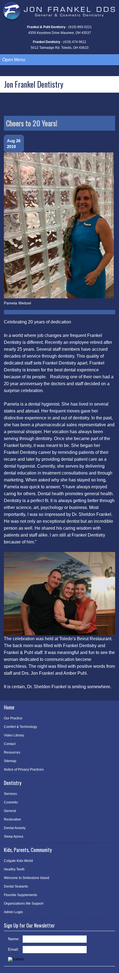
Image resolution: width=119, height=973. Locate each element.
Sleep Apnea (13, 836)
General (10, 811)
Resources (12, 752)
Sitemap (10, 761)
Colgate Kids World (18, 861)
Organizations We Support (23, 903)
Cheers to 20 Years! (31, 123)
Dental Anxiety (14, 828)
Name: (14, 939)
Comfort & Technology (20, 727)
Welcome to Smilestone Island (26, 878)
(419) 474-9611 (74, 42)
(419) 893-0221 (80, 27)
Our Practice (13, 718)
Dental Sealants (16, 886)
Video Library (14, 735)
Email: (13, 949)
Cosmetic (11, 802)
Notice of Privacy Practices (24, 769)
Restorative (12, 819)
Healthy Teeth (14, 869)
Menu (13, 59)
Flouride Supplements (20, 895)
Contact (9, 744)
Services (10, 794)
